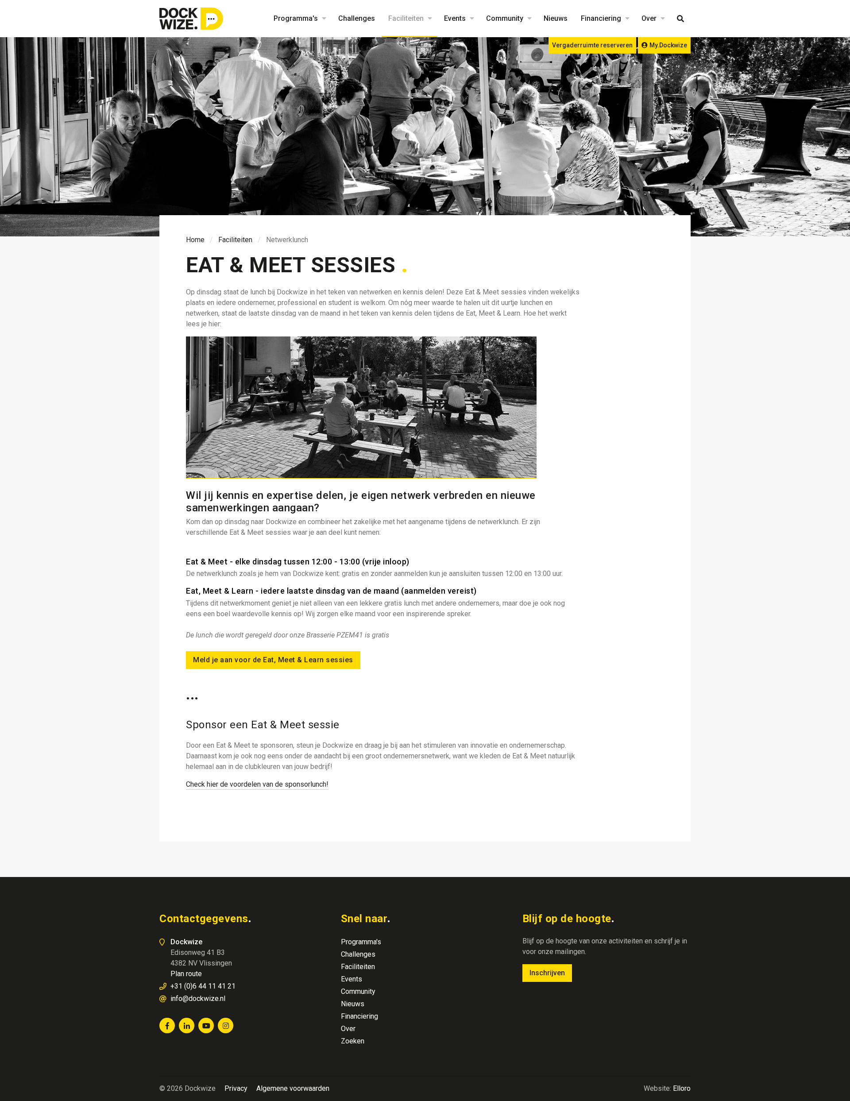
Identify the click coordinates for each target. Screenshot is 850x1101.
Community (504, 18)
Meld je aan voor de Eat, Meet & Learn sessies (273, 660)
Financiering (601, 18)
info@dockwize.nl (197, 998)
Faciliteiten (406, 18)
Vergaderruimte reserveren (592, 45)
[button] (323, 18)
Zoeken (680, 18)
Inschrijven (547, 973)
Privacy (235, 1088)
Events (455, 18)
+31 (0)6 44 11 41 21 (203, 986)
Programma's (296, 18)
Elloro (682, 1088)
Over (649, 18)
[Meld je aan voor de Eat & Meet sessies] (361, 407)
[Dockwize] (192, 18)
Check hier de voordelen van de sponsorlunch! (257, 784)
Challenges (356, 18)
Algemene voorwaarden (292, 1088)
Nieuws (556, 18)
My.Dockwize (668, 45)
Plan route (186, 974)
